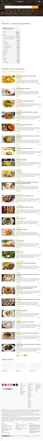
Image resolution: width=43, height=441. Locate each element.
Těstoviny (18, 74)
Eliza (17, 84)
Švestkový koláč (4, 421)
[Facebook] (3, 385)
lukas (17, 155)
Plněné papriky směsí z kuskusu (24, 207)
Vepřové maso (4, 71)
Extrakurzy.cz (18, 191)
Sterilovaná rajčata (17, 417)
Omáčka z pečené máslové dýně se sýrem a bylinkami (28, 136)
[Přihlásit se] (42, 1)
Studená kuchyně (11, 416)
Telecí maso (23, 71)
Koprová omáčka (29, 418)
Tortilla (29, 409)
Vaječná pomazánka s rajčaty (7, 428)
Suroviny (9, 21)
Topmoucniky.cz (38, 386)
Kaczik (17, 144)
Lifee (36, 391)
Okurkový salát (22, 418)
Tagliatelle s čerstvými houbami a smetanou (28, 299)
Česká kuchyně (29, 13)
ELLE (36, 390)
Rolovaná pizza (20, 240)
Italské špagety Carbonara (23, 88)
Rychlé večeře (22, 13)
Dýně (27, 11)
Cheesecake (6, 418)
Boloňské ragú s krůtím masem (24, 124)
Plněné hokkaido (4, 424)
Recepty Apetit (22, 391)
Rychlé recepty (16, 13)
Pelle (17, 236)
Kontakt (29, 407)
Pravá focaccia (33, 411)
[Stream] (14, 385)
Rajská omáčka (33, 417)
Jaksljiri (17, 225)
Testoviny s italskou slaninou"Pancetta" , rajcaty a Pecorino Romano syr (27, 287)
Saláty (18, 250)
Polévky (18, 331)
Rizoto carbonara (20, 218)
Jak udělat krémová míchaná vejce (21, 424)
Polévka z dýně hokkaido (6, 432)
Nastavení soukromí (29, 386)
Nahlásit (29, 404)
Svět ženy (22, 392)
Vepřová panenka (27, 412)
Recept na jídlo (22, 385)
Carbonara (19, 171)
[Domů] (2, 21)
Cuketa (19, 11)
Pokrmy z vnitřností (20, 261)
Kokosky (3, 431)
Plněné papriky (10, 417)
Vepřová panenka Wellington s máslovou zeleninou (27, 112)
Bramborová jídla (26, 413)
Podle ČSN (11, 11)
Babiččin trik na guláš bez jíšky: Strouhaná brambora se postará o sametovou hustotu (35, 431)
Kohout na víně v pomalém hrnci (24, 196)
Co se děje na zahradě (23, 411)
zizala (17, 258)
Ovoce (19, 416)
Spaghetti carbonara (21, 310)
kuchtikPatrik (18, 282)
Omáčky (18, 123)
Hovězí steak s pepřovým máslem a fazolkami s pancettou (28, 345)
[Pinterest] (5, 385)
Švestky (6, 11)
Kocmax (17, 202)
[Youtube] (11, 385)
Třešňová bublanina (20, 412)
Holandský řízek (35, 418)
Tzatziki (32, 412)
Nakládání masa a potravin (23, 409)
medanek (17, 120)
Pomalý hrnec (31, 413)
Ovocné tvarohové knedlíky (25, 417)
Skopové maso (17, 71)
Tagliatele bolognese (21, 229)
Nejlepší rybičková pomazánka (14, 418)
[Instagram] (8, 385)
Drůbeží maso (19, 194)
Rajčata (23, 11)
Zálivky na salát (13, 412)
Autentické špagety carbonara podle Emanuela (26, 76)
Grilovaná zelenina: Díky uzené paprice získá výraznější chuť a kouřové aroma (34, 428)
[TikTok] (17, 385)
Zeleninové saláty (5, 416)
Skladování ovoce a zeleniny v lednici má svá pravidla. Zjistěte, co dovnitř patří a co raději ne (34, 425)
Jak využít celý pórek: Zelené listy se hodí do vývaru (21, 429)
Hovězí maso (11, 71)
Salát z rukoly (19, 252)
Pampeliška (17, 370)
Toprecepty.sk (37, 385)
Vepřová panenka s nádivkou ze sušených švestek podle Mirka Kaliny (27, 182)
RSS (28, 399)
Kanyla (17, 107)
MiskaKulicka (18, 131)
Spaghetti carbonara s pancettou (25, 322)
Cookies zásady (30, 390)
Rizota (18, 216)
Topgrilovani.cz (38, 387)
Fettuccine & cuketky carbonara (24, 101)
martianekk (18, 306)
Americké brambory (11, 411)
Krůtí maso (10, 413)
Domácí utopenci (11, 421)
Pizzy (18, 239)
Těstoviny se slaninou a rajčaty (24, 148)
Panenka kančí (32, 370)
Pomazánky (9, 409)
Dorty (16, 416)
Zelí (29, 11)
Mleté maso (15, 413)
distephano (18, 166)
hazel (17, 295)
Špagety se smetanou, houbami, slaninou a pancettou (27, 275)
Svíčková (29, 411)
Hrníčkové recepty (8, 13)
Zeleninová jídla (20, 205)
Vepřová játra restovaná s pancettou (26, 263)
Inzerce (29, 398)
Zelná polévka (7, 412)
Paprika (15, 11)
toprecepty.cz (18, 247)
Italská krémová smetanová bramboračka (27, 333)
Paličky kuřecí (5, 370)
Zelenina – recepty (14, 409)
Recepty (5, 21)
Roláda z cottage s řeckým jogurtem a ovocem (6, 430)
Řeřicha (17, 411)
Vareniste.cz (18, 352)
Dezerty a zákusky (34, 409)
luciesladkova (18, 177)
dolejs (17, 96)
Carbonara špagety (21, 159)
